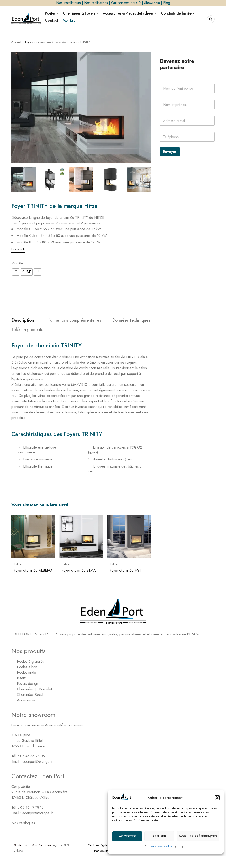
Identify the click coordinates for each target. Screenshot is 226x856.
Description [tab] (22, 320)
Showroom (152, 2)
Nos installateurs (68, 2)
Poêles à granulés (30, 661)
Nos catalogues (23, 823)
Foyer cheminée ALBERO (33, 570)
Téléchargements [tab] (27, 329)
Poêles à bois (27, 667)
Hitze (18, 564)
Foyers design (27, 683)
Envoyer (169, 151)
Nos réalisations (96, 2)
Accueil (16, 42)
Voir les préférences (198, 836)
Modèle (17, 263)
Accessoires (26, 700)
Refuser (159, 836)
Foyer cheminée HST (125, 570)
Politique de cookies (161, 846)
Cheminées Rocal (30, 694)
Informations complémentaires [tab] (73, 320)
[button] (217, 797)
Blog (166, 2)
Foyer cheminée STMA (79, 570)
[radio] (15, 272)
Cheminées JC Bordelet (34, 689)
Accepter (127, 836)
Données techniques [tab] (131, 320)
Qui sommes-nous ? (126, 2)
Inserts (22, 678)
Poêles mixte (26, 672)
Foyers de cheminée (38, 42)
